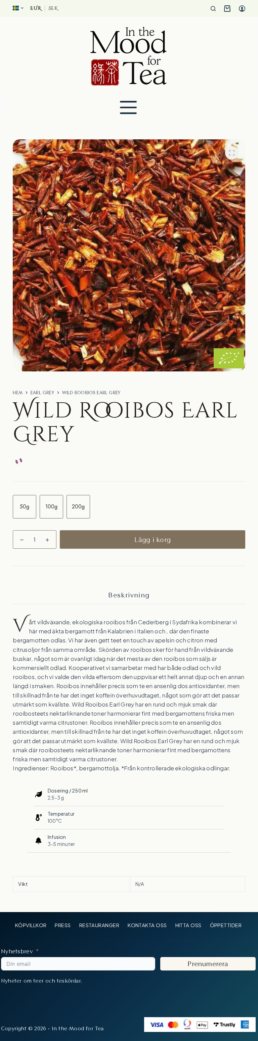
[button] (18, 8)
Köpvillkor (31, 925)
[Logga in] (242, 8)
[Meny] (128, 107)
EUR (35, 8)
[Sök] (213, 8)
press (63, 925)
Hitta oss (188, 925)
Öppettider (226, 925)
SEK (53, 8)
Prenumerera (207, 964)
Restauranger (99, 925)
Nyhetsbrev (17, 951)
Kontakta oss (147, 925)
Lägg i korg (152, 540)
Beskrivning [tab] (128, 595)
